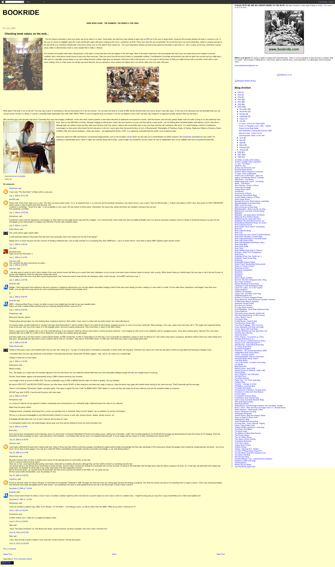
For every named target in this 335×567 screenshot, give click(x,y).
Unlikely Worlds (241, 447)
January (242, 150)
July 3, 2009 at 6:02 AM (18, 342)
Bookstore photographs (243, 270)
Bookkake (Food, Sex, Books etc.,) (248, 256)
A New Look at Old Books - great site (249, 176)
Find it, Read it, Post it (243, 317)
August (242, 119)
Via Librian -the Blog (242, 455)
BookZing (238, 276)
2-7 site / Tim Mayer (242, 164)
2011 (240, 102)
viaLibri (129, 137)
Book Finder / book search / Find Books (250, 227)
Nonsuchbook (240, 372)
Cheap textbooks (241, 290)
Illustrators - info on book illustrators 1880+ (251, 351)
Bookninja (238, 260)
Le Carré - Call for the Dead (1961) (252, 124)
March (242, 145)
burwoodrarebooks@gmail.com (246, 65)
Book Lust (238, 233)
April (241, 143)
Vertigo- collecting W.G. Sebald (246, 449)
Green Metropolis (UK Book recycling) (249, 327)
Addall (197, 137)
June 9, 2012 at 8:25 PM (18, 510)
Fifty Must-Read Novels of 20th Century (250, 315)
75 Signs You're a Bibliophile (245, 174)
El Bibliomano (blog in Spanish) (246, 301)
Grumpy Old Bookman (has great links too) (251, 331)
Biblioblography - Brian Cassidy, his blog (250, 209)
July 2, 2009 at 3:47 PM (18, 280)
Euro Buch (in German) (243, 305)
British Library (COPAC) (244, 278)
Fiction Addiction (241, 311)
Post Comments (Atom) (23, 559)
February (243, 147)
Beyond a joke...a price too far (250, 133)
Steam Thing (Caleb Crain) (245, 425)
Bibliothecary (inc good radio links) (248, 219)
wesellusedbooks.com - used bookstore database (253, 459)
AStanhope (13, 188)
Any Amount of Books (243, 193)
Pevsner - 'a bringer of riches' (246, 384)
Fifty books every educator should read (249, 313)
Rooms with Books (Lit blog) (245, 412)
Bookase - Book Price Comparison (248, 252)
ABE (148, 39)
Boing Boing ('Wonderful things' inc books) (251, 223)
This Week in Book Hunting (245, 439)
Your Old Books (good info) (245, 467)
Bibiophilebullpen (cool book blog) (247, 203)
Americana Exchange (243, 187)
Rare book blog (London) (244, 402)
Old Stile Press (240, 376)
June (241, 138)
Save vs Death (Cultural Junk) (246, 417)
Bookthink (238, 272)
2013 (240, 97)
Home (114, 554)
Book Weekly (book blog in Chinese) (248, 250)
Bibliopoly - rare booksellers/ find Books (250, 215)
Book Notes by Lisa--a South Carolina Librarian (252, 235)
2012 (240, 100)
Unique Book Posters (243, 445)
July (241, 121)
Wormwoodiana (240, 463)
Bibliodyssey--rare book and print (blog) (249, 211)
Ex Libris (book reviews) (244, 307)
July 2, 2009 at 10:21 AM (18, 196)
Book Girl (238, 229)
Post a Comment (9, 549)
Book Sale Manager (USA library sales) (249, 242)
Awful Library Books (242, 199)
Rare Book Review (242, 404)
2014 (240, 95)
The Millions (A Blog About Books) (248, 433)
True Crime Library (242, 443)
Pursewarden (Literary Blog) (245, 396)
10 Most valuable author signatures (248, 162)
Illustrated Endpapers (243, 349)
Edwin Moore (14, 229)
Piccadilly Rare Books (243, 388)
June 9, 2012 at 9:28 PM (18, 521)
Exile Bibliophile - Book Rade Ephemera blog (252, 309)
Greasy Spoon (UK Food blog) (246, 329)
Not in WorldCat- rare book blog (246, 374)
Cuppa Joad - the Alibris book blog (248, 294)
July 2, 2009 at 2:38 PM (18, 244)
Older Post (221, 554)
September (243, 116)
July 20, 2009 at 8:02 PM (18, 475)
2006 (240, 157)
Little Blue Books (241, 360)
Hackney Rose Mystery (244, 333)
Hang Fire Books (241, 335)
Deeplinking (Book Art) (243, 296)
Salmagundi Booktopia (243, 414)
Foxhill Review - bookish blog (246, 321)
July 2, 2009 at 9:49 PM (18, 310)
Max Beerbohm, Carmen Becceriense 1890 (255, 131)
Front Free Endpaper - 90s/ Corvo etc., (249, 325)
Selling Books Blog (242, 419)
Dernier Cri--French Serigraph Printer (248, 298)
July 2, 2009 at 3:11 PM (18, 257)
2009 (240, 107)
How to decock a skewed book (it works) (250, 341)
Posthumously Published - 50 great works (250, 390)
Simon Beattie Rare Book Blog (246, 421)
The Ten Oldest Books (243, 437)
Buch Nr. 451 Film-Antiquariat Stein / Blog (250, 280)
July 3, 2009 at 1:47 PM (18, 361)
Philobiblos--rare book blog (245, 386)
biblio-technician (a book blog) (246, 207)
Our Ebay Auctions (242, 378)
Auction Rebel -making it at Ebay (247, 197)
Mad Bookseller (241, 366)
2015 (240, 92)
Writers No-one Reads (243, 465)
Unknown (12, 261)
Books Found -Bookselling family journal (250, 264)
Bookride (21, 12)
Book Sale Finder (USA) (244, 240)
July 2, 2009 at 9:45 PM (18, 297)
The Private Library (242, 435)
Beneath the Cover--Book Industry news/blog (252, 201)
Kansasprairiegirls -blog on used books (249, 357)
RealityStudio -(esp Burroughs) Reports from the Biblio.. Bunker (259, 406)
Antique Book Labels (242, 189)
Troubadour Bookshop (243, 441)
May (241, 140)
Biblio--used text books (243, 205)
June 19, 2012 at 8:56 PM (19, 543)
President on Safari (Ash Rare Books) (249, 392)
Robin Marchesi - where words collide (249, 410)
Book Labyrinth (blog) (243, 231)
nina (10, 248)
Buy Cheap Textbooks (243, 282)
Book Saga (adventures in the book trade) (250, 239)
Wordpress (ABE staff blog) (245, 461)
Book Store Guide (241, 246)
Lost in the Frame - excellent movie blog (250, 362)
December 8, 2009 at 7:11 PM (20, 499)
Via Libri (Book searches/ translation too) (250, 453)
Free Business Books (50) (245, 323)
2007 (240, 155)
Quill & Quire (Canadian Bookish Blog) (249, 400)
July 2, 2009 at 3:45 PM (18, 265)
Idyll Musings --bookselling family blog (249, 345)
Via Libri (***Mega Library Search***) (248, 451)
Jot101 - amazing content (244, 355)
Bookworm (239, 274)
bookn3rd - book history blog (245, 258)
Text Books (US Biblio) (243, 429)
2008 (240, 152)
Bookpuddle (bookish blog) (245, 262)
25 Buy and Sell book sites (245, 168)
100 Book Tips (240, 166)
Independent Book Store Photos (247, 353)
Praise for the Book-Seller (248, 128)
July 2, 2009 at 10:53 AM (18, 213)
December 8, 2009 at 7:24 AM (20, 488)
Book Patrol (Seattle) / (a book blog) (248, 237)
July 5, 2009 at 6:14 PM (18, 427)
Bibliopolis (238, 213)
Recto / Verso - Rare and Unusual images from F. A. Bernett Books (260, 408)
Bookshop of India (242, 268)
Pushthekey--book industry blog (247, 398)
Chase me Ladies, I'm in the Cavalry (248, 288)
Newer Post (7, 554)
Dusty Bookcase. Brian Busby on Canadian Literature (255, 299)
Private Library (240, 394)
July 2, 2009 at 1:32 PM (18, 226)
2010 (240, 104)
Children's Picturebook (243, 292)
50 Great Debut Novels (243, 170)
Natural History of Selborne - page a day (250, 370)
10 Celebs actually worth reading (247, 160)
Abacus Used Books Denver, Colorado (249, 178)
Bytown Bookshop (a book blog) (247, 284)
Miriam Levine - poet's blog (245, 368)
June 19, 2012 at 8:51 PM (19, 532)
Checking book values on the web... (252, 135)
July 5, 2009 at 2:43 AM (18, 396)
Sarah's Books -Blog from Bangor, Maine (250, 415)
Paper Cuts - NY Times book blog (247, 380)
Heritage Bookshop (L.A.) (244, 339)
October (242, 114)
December (243, 109)
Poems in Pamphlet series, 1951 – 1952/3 (255, 126)
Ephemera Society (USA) (244, 303)
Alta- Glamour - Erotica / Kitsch (247, 185)
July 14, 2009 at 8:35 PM (18, 440)
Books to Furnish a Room (244, 266)
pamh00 (12, 199)
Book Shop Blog (241, 244)
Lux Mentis (239, 364)
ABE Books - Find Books (244, 180)
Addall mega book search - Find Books (249, 181)
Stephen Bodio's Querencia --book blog (249, 427)
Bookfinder (187, 137)
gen (11, 179)
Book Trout (239, 248)
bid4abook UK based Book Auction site (249, 221)
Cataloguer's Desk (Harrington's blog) (249, 286)
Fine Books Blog (241, 319)
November (243, 111)
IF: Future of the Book (243, 347)
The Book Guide (241, 431)
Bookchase (239, 254)
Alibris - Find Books (242, 183)
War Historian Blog (242, 457)
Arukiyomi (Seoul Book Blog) (246, 195)
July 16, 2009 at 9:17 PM (18, 453)
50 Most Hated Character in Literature (249, 172)
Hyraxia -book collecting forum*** (247, 343)
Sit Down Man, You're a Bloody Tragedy (250, 423)
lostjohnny (13, 479)
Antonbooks (239, 191)
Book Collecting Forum (243, 225)
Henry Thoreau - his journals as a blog (249, 337)
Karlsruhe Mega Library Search (246, 358)
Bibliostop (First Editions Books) (247, 217)
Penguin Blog (240, 382)
